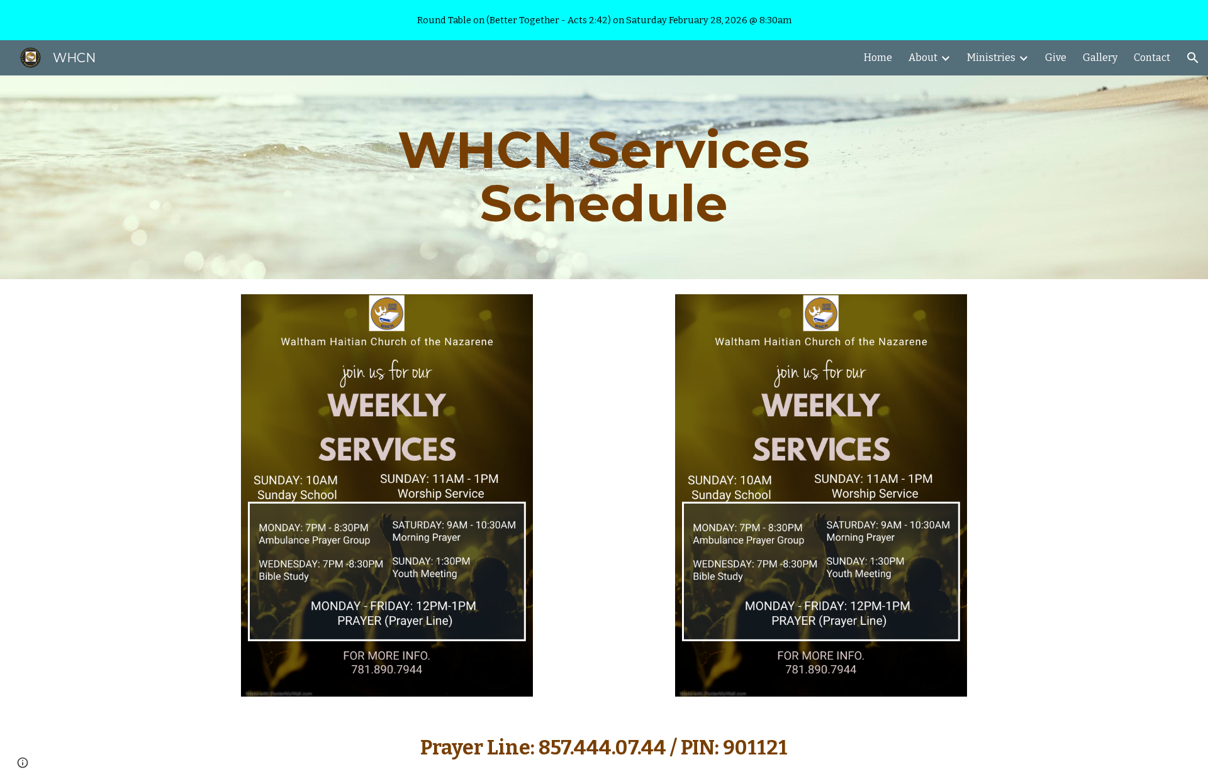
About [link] (923, 57)
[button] (1193, 58)
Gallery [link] (1100, 57)
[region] (604, 20)
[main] (604, 177)
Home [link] (878, 57)
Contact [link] (1152, 57)
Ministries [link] (991, 57)
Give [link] (1055, 57)
